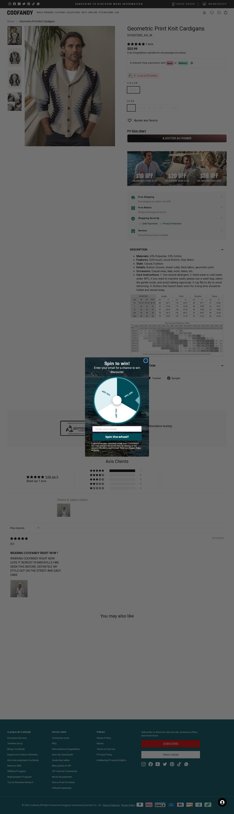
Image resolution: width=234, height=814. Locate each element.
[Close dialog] (146, 360)
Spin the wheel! (117, 437)
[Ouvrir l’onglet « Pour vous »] (222, 802)
